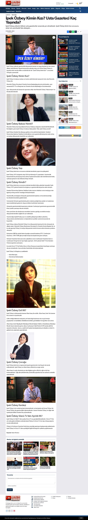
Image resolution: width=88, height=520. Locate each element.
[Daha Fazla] (76, 32)
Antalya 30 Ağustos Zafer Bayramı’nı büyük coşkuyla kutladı (73, 87)
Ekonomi (24, 8)
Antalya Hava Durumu (38, 498)
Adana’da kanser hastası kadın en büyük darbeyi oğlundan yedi (74, 101)
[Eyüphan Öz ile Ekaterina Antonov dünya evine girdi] (47, 446)
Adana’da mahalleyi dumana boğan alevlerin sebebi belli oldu (74, 108)
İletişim (69, 496)
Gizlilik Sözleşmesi (56, 496)
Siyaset (18, 8)
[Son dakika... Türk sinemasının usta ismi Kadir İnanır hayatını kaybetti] (31, 461)
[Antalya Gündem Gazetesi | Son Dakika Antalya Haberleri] (13, 3)
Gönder (10, 489)
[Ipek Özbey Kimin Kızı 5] (31, 389)
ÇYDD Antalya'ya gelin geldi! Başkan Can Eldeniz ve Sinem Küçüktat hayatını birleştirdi (30, 453)
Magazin (58, 8)
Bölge (63, 8)
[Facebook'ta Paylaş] (68, 32)
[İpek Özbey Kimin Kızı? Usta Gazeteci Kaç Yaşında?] (31, 49)
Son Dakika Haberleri (38, 505)
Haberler (8, 14)
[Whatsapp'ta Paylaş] (73, 32)
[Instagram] (12, 511)
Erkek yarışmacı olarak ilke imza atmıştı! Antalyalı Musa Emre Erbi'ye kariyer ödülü (14, 453)
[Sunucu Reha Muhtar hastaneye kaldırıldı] (47, 461)
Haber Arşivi (36, 507)
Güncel (13, 8)
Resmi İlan (18, 11)
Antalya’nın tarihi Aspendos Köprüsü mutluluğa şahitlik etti (14, 468)
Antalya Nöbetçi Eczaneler (39, 496)
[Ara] (80, 8)
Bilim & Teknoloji (45, 8)
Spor (38, 8)
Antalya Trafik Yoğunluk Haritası (41, 501)
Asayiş (34, 8)
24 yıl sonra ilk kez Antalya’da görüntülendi (74, 94)
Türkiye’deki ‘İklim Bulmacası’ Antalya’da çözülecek (74, 121)
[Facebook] (7, 511)
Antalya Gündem (71, 498)
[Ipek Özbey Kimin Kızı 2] (31, 107)
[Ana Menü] (80, 11)
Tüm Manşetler (37, 504)
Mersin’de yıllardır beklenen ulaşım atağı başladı (75, 115)
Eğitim (52, 8)
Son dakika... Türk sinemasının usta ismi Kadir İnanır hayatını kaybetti (30, 468)
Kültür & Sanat (70, 8)
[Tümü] (80, 81)
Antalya (8, 8)
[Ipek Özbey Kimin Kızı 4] (20, 346)
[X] (9, 511)
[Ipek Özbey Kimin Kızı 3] (31, 152)
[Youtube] (14, 511)
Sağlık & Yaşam (10, 11)
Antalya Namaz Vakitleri (39, 499)
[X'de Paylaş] (70, 32)
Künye (53, 498)
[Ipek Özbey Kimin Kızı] (31, 283)
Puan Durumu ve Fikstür (39, 502)
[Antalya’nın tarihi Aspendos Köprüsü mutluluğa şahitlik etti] (14, 461)
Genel (29, 8)
